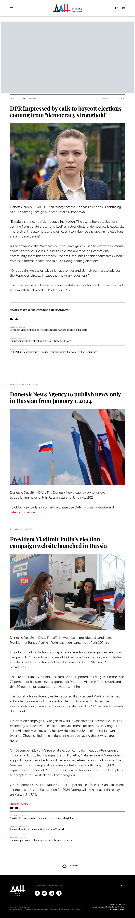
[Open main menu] (11, 8)
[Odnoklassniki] (51, 893)
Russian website (96, 507)
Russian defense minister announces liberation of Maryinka (41, 818)
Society (15, 384)
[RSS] (37, 893)
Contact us (55, 886)
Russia (12, 327)
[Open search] (116, 8)
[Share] (4, 192)
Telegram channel (23, 512)
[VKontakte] (44, 893)
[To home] (67, 8)
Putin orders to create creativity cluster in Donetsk (37, 829)
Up (121, 886)
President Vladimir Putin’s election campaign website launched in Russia (48, 329)
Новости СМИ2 (19, 803)
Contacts (40, 886)
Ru (123, 8)
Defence (13, 815)
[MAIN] (59, 893)
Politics (15, 98)
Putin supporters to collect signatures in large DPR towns (41, 340)
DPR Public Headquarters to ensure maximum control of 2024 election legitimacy (53, 351)
